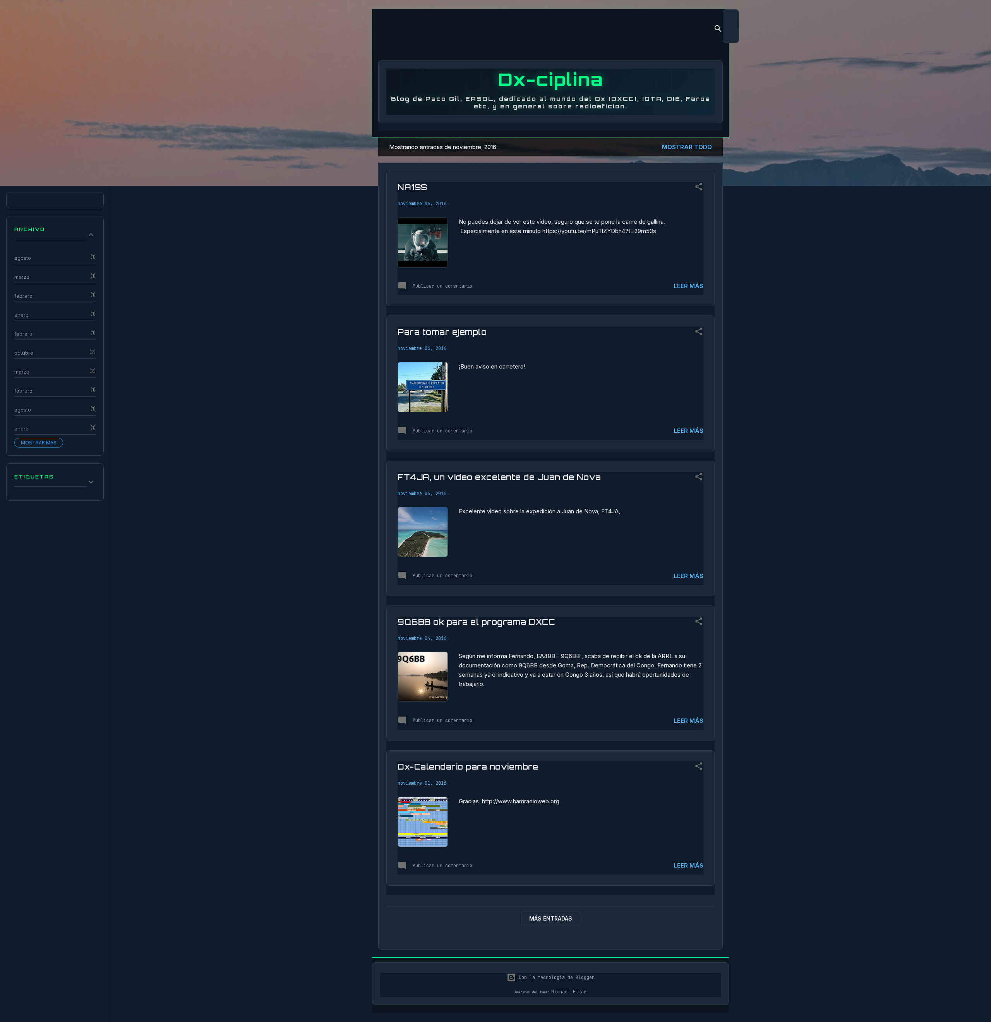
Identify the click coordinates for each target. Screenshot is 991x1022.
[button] (698, 188)
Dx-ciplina (551, 79)
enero (21, 315)
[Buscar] (718, 30)
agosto (22, 258)
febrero (23, 296)
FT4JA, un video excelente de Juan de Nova (499, 477)
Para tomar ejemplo (442, 332)
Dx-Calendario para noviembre (468, 767)
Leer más (688, 286)
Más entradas (550, 918)
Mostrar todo (687, 147)
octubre (23, 353)
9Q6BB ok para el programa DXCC (476, 622)
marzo (21, 277)
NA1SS (412, 187)
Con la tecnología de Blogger (555, 977)
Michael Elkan (568, 992)
